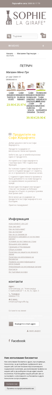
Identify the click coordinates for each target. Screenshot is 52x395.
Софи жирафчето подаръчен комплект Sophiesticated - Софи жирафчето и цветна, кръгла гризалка (33, 102)
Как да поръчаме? (17, 229)
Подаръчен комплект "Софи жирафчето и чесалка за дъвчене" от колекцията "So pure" (41, 102)
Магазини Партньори (26, 53)
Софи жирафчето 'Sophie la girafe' (12, 95)
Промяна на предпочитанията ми (20, 388)
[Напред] (11, 324)
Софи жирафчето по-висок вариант (22, 95)
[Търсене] (9, 36)
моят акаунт (35, 330)
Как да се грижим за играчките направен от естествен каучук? (24, 236)
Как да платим (15, 231)
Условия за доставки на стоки (22, 241)
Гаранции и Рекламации (19, 247)
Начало (9, 53)
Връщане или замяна (18, 244)
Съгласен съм (11, 384)
